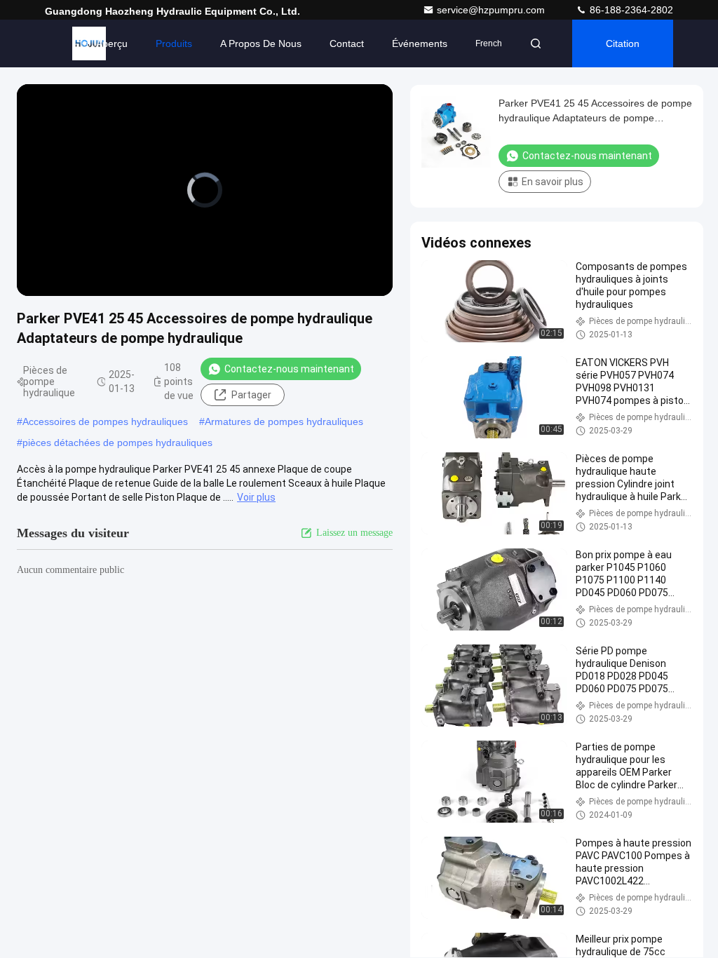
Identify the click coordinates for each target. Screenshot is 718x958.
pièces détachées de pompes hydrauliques (117, 442)
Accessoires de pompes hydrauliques (105, 421)
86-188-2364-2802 (630, 9)
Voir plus (256, 497)
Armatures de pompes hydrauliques (284, 421)
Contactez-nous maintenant (289, 369)
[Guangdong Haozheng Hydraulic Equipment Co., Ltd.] (89, 43)
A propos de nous (261, 43)
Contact (347, 43)
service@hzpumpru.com (492, 9)
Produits (174, 43)
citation (622, 43)
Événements (419, 43)
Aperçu (112, 43)
